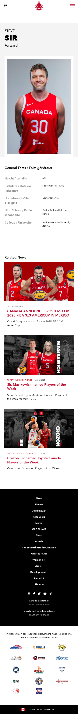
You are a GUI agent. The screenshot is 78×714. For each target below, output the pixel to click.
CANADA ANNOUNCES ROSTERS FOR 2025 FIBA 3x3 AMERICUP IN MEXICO (38, 313)
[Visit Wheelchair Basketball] (16, 691)
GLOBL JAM (39, 529)
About (39, 584)
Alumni (39, 523)
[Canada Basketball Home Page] (39, 5)
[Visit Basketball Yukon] (62, 681)
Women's (39, 560)
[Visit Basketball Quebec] (62, 658)
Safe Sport (39, 517)
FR (5, 5)
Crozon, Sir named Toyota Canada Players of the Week (34, 460)
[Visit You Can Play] (39, 691)
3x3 (8, 306)
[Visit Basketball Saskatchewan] (62, 647)
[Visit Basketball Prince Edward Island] (16, 681)
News (39, 498)
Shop (39, 535)
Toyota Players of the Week (20, 380)
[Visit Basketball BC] (16, 647)
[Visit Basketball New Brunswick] (39, 670)
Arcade (39, 541)
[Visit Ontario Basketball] (39, 658)
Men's (39, 566)
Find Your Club (39, 553)
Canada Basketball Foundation (39, 547)
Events (39, 504)
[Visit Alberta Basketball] (39, 647)
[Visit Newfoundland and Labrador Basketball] (39, 681)
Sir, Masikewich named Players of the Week (36, 387)
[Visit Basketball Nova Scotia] (62, 670)
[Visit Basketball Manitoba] (16, 658)
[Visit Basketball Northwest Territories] (16, 670)
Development (39, 572)
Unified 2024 (39, 510)
